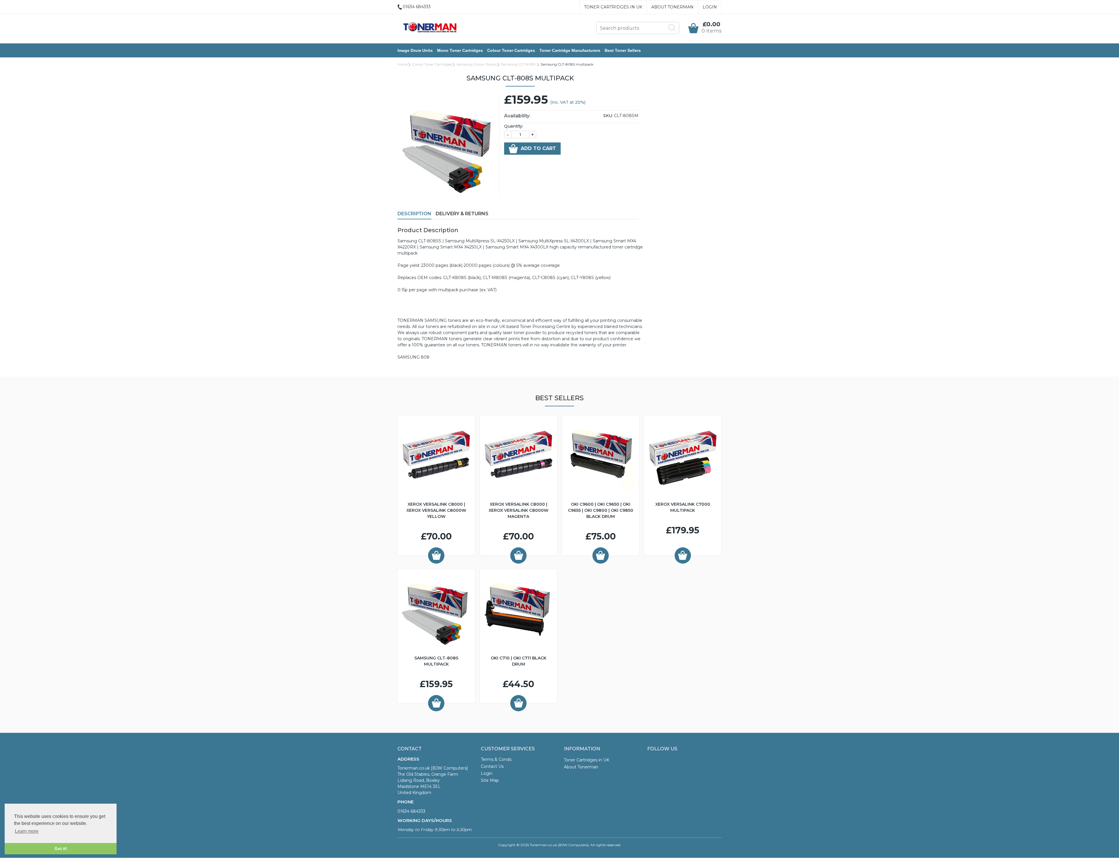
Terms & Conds (496, 759)
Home (402, 64)
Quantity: (513, 126)
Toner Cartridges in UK (613, 7)
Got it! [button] (60, 848)
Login (710, 7)
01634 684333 (411, 811)
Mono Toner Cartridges (460, 50)
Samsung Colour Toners (476, 64)
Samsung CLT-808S (518, 64)
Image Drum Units (415, 50)
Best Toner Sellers (623, 50)
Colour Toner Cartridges (511, 50)
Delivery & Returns (462, 213)
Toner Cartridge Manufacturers (569, 50)
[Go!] (671, 27)
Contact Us (492, 766)
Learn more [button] (26, 831)
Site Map (490, 780)
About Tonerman (672, 7)
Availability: (517, 116)
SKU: (608, 115)
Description (414, 213)
